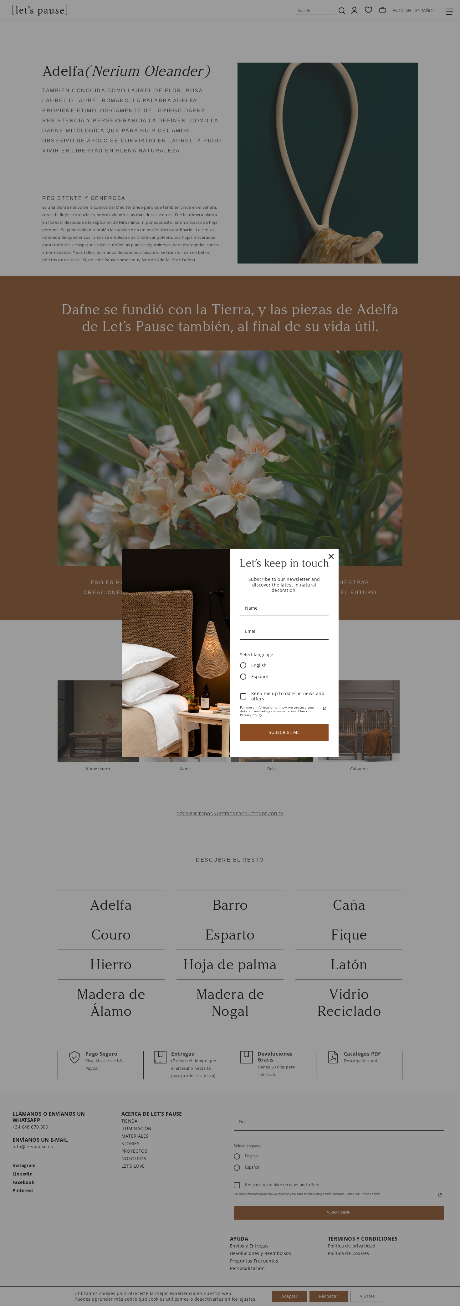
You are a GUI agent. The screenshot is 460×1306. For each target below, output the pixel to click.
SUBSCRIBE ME (284, 732)
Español (259, 676)
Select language (256, 655)
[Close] (331, 556)
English (259, 665)
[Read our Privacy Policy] (325, 708)
